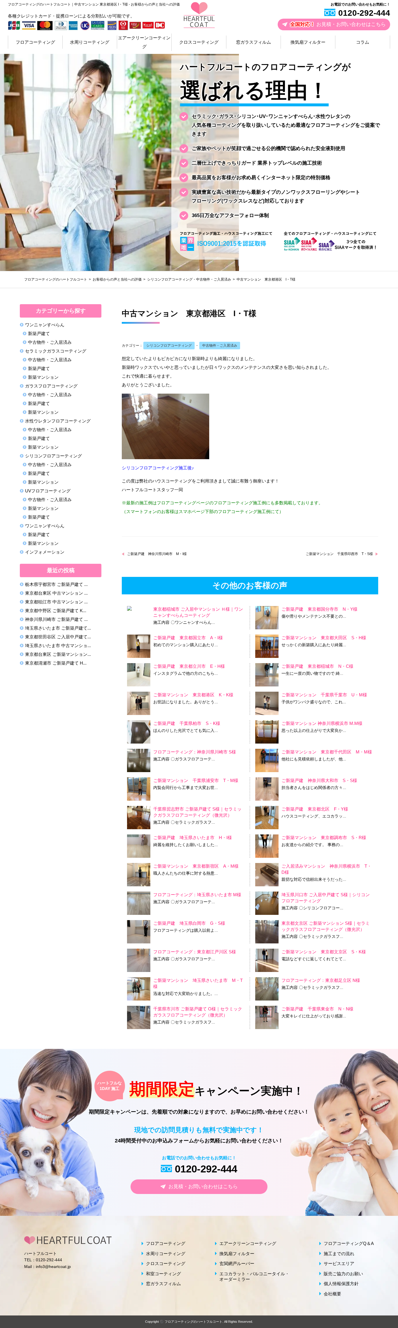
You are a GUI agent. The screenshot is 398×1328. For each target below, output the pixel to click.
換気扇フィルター (307, 42)
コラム (362, 42)
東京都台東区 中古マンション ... (56, 593)
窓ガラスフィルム (253, 42)
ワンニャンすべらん (44, 525)
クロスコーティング (199, 42)
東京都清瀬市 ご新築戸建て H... (56, 663)
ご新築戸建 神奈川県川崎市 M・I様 (157, 554)
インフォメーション (44, 551)
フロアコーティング (35, 42)
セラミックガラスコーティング (55, 350)
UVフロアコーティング (48, 490)
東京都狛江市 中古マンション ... (56, 601)
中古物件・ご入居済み (213, 279)
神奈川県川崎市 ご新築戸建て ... (56, 619)
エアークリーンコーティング (144, 42)
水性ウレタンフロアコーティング (58, 420)
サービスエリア (339, 1263)
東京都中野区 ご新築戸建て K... (55, 610)
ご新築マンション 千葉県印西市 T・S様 (339, 554)
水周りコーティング (89, 42)
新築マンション (43, 377)
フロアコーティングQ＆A (349, 1243)
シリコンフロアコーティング (170, 279)
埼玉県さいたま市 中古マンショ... (58, 645)
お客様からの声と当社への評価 (117, 279)
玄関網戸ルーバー (236, 1263)
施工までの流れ (339, 1253)
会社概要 (332, 1293)
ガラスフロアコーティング (51, 385)
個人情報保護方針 (341, 1283)
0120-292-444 (364, 12)
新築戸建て (39, 333)
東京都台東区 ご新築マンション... (58, 654)
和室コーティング (163, 1273)
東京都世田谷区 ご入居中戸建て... (58, 636)
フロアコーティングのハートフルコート (193, 1321)
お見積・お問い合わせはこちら (338, 24)
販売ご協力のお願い (343, 1273)
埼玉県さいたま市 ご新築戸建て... (58, 628)
